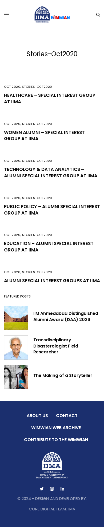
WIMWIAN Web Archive (56, 428)
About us (37, 416)
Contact (67, 416)
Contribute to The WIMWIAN (56, 440)
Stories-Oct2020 (37, 87)
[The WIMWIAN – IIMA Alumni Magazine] (52, 14)
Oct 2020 (12, 87)
